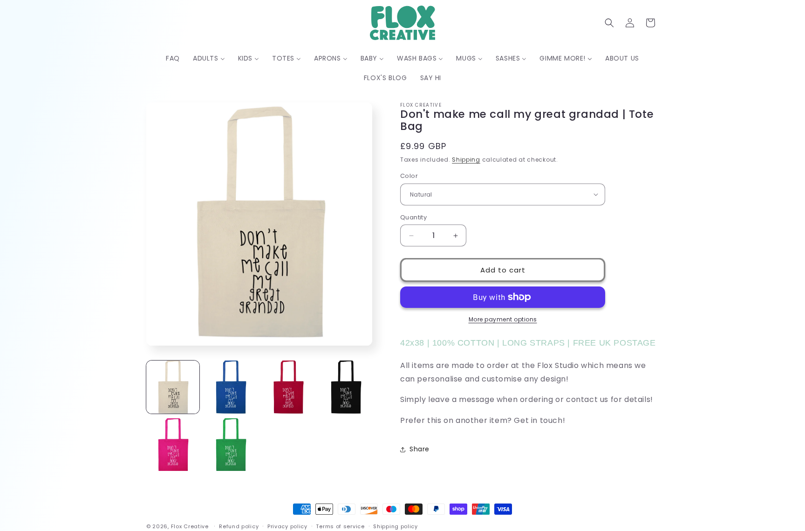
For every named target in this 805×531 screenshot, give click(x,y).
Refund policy (239, 526)
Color (409, 175)
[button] (609, 23)
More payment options (503, 319)
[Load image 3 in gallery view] (288, 387)
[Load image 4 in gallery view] (345, 387)
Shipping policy (395, 526)
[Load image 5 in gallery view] (172, 444)
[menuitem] (172, 58)
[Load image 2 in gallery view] (230, 387)
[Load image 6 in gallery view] (230, 444)
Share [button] (419, 449)
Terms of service (340, 526)
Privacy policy (287, 526)
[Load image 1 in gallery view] (172, 387)
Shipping (466, 159)
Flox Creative (190, 526)
